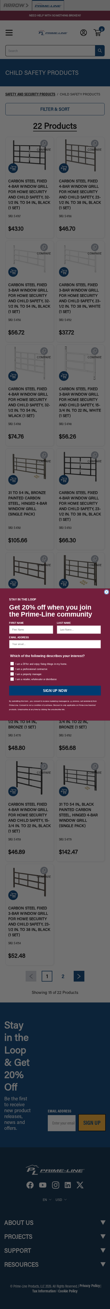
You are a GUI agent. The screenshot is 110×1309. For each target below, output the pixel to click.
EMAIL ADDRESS (19, 637)
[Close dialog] (106, 592)
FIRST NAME (16, 623)
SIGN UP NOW (55, 690)
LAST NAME (64, 623)
